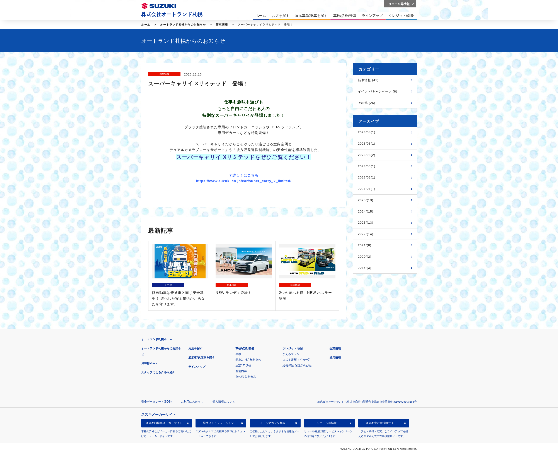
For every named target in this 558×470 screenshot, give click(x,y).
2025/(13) (365, 200)
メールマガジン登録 (272, 423)
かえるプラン (290, 354)
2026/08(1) (366, 132)
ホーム (145, 24)
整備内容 (241, 371)
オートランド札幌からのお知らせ (183, 24)
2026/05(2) (366, 155)
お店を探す (195, 348)
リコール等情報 (327, 423)
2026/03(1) (366, 166)
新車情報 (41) (368, 80)
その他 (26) (366, 103)
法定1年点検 (243, 365)
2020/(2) (364, 256)
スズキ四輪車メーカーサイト (164, 423)
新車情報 (222, 24)
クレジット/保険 (292, 348)
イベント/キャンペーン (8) (377, 91)
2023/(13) (365, 222)
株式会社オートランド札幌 (171, 14)
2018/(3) (364, 267)
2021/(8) (364, 245)
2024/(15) (365, 211)
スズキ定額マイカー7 (296, 359)
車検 (238, 354)
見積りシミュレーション (218, 423)
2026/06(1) (366, 143)
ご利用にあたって (192, 401)
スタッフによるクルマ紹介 (158, 372)
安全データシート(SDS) (156, 401)
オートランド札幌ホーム (156, 339)
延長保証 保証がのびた (297, 365)
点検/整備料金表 (245, 376)
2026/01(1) (366, 188)
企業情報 (335, 348)
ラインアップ (196, 366)
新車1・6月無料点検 (248, 359)
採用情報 (335, 357)
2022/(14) (365, 234)
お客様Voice (149, 363)
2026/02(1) (366, 177)
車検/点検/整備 (244, 348)
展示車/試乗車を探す (201, 357)
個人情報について (224, 401)
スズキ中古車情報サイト (381, 423)
